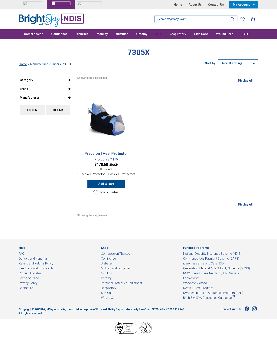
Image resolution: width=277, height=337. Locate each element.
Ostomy (141, 34)
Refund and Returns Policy (36, 263)
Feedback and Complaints (36, 268)
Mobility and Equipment (116, 268)
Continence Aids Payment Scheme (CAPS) (211, 258)
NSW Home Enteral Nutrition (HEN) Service (211, 273)
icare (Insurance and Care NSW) (204, 263)
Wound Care (224, 34)
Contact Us (216, 4)
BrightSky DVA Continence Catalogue (207, 298)
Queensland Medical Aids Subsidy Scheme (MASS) (216, 268)
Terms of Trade (29, 278)
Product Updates (30, 273)
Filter (32, 110)
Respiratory (177, 34)
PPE (158, 34)
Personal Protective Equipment (121, 283)
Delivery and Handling (33, 258)
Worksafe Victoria (195, 283)
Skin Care (201, 34)
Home (178, 4)
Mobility (102, 34)
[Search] (232, 19)
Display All (245, 80)
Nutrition (122, 34)
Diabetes (82, 34)
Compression (33, 34)
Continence (59, 34)
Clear (58, 110)
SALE (245, 34)
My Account (241, 4)
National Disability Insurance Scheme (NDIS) (212, 253)
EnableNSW (191, 278)
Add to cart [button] (106, 184)
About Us (195, 4)
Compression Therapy (115, 253)
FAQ (21, 253)
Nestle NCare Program (198, 288)
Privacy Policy (28, 283)
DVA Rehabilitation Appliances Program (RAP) (213, 293)
